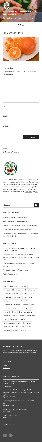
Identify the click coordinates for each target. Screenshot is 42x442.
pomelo (22, 319)
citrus (32, 294)
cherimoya (7, 294)
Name (5, 106)
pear (5, 319)
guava (15, 308)
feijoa (22, 301)
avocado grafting (9, 290)
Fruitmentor (8, 305)
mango (15, 316)
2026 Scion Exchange (21, 222)
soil (19, 323)
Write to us (6, 368)
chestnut (16, 294)
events (15, 301)
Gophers (17, 305)
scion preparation (10, 323)
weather (15, 330)
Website (6, 126)
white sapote (25, 330)
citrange (25, 294)
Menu (22, 25)
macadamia (28, 312)
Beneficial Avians (31, 290)
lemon (14, 312)
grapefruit (7, 308)
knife (27, 308)
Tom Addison (19, 327)
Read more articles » (10, 425)
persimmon (13, 319)
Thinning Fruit (8, 327)
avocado (23, 286)
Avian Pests (14, 286)
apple (6, 286)
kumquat (7, 312)
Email (5, 116)
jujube (22, 308)
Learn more (28, 192)
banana (20, 290)
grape (33, 305)
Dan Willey (7, 297)
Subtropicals (27, 323)
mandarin (7, 316)
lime (20, 312)
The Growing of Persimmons (17, 217)
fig (27, 301)
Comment (7, 79)
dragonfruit (17, 297)
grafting (25, 305)
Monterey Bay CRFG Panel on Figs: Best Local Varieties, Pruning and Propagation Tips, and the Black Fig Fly (21, 257)
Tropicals (7, 330)
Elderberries (28, 297)
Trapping (29, 327)
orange (22, 316)
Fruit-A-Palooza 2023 (10, 274)
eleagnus (7, 301)
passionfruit (31, 316)
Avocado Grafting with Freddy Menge (15, 270)
